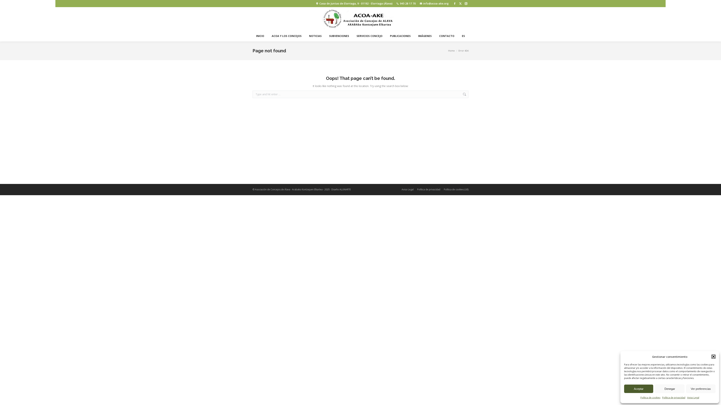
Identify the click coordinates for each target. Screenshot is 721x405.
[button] (713, 356)
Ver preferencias (701, 388)
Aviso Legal (693, 397)
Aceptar (638, 388)
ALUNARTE (345, 189)
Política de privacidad (673, 397)
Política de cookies (650, 397)
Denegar (669, 388)
